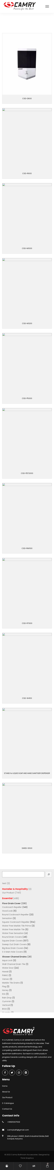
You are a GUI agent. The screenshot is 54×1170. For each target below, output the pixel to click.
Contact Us (7, 1109)
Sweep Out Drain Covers (14, 944)
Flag (4, 986)
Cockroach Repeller (12, 907)
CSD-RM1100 (27, 548)
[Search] (49, 874)
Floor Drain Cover (11, 903)
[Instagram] (19, 1073)
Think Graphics (27, 1158)
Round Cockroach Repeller (15, 914)
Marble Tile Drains (11, 982)
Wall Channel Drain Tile (13, 964)
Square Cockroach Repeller (15, 922)
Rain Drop (7, 997)
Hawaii (5, 971)
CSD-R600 (27, 173)
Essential (7, 898)
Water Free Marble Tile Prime (16, 925)
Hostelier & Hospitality (15, 889)
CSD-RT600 (27, 623)
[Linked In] (26, 1073)
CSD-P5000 (27, 398)
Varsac (5, 979)
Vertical (6, 1005)
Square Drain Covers (12, 940)
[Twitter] (12, 1073)
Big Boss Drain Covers (12, 948)
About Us (6, 1091)
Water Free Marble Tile (13, 929)
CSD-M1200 (27, 323)
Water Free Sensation (13, 933)
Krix (3, 994)
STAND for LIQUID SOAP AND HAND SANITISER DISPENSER (27, 773)
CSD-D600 (27, 98)
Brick (4, 1008)
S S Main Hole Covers (12, 951)
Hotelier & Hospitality (27, 23)
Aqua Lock (7, 960)
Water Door (8, 967)
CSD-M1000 (27, 248)
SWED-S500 (27, 848)
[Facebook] (5, 1073)
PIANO (5, 975)
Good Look (7, 910)
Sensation (7, 918)
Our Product (11, 23)
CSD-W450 (27, 698)
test (4, 883)
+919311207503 (13, 1122)
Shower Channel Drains (14, 956)
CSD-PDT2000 (27, 473)
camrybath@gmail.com (18, 1130)
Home (4, 1086)
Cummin (6, 1001)
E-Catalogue (8, 1103)
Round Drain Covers (12, 936)
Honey (5, 990)
